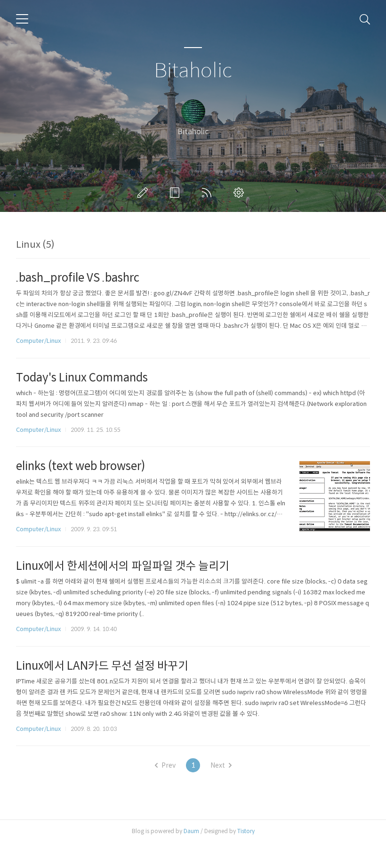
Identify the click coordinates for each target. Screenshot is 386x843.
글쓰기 (144, 192)
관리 (240, 192)
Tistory (246, 831)
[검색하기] (365, 19)
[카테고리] (22, 19)
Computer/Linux (38, 341)
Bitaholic (193, 70)
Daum (191, 831)
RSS (208, 192)
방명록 (176, 192)
